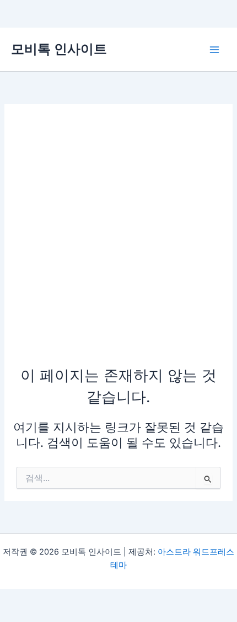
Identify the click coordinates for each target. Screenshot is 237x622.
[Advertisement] (118, 240)
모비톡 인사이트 (59, 49)
